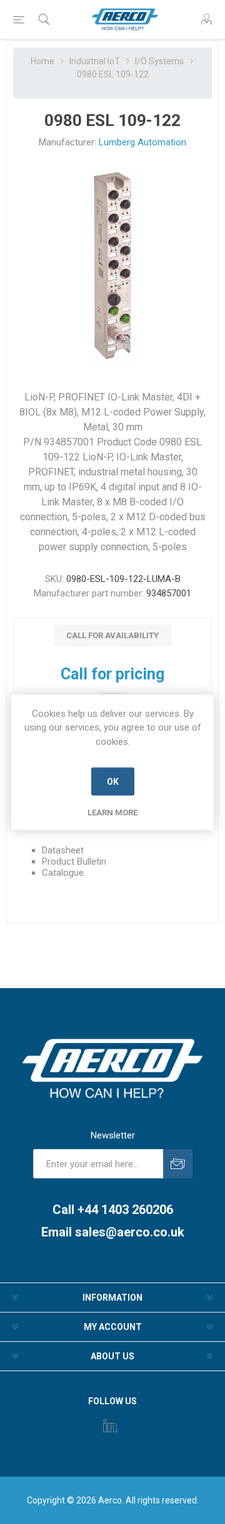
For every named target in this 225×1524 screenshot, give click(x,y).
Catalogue (63, 872)
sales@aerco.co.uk (129, 1232)
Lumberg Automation (142, 142)
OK (113, 782)
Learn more (113, 812)
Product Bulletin (74, 861)
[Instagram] (110, 1425)
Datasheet (63, 850)
